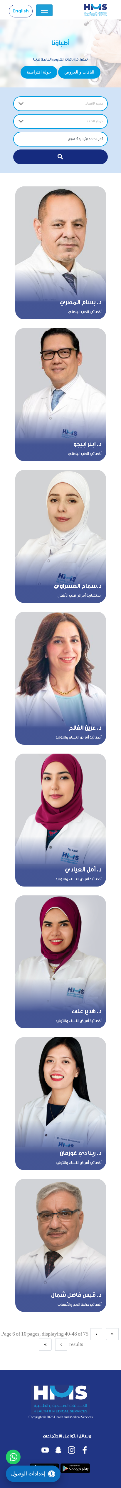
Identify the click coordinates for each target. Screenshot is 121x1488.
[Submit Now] (60, 156)
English (21, 11)
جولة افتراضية (39, 72)
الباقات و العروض (79, 72)
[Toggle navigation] (44, 10)
